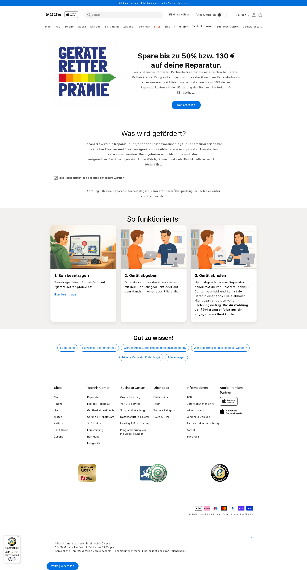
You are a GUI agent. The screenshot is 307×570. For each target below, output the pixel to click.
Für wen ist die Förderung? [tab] (99, 347)
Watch (58, 417)
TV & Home (61, 430)
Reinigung (93, 436)
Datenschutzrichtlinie (200, 403)
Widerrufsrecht (196, 410)
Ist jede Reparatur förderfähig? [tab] (141, 357)
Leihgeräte (94, 443)
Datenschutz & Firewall (135, 417)
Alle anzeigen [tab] (176, 357)
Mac (56, 397)
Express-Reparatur (99, 403)
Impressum (193, 436)
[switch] (11, 559)
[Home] (53, 14)
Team (157, 403)
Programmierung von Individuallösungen (133, 432)
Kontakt (192, 430)
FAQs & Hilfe (161, 417)
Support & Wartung (132, 410)
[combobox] (124, 15)
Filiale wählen (162, 397)
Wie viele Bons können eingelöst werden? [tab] (220, 347)
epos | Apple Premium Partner (215, 514)
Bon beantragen (66, 294)
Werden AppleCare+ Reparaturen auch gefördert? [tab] (155, 347)
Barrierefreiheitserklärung (203, 423)
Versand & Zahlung (198, 417)
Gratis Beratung (130, 397)
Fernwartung (95, 430)
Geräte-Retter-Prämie (101, 410)
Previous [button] (47, 3)
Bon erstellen (186, 105)
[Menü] (18, 537)
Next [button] (260, 3)
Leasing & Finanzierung (135, 423)
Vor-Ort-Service (130, 403)
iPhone (58, 403)
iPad (56, 410)
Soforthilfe (94, 423)
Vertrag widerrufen (62, 566)
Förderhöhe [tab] (67, 347)
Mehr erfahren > (178, 3)
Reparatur (93, 397)
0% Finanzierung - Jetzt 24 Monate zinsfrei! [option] (153, 3)
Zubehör (59, 436)
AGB (189, 397)
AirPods (59, 423)
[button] (48, 26)
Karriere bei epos (164, 410)
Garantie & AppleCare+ (101, 417)
